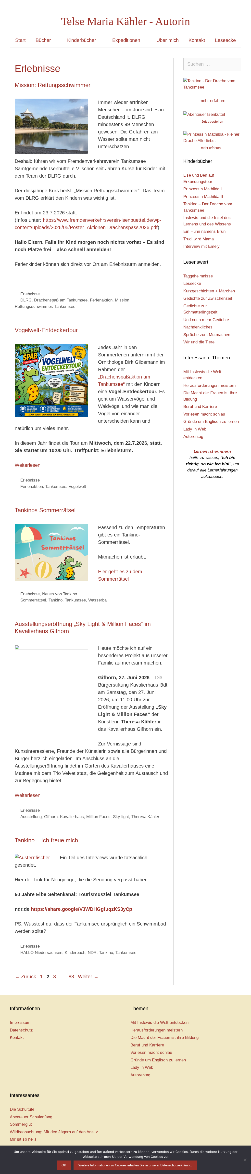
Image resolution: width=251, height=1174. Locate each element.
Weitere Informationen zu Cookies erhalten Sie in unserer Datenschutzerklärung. (135, 1165)
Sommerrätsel (33, 600)
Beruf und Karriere (200, 406)
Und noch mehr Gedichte (206, 319)
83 (71, 976)
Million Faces (98, 816)
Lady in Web (194, 429)
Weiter (88, 976)
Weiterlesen (27, 465)
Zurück (25, 976)
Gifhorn (51, 816)
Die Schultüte (22, 1109)
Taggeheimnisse (198, 276)
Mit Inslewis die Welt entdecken (159, 1022)
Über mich (167, 40)
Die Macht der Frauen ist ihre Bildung (164, 1037)
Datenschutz (21, 1030)
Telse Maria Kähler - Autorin (125, 21)
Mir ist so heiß (23, 1139)
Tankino (56, 600)
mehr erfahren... (212, 148)
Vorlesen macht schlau (204, 414)
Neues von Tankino (59, 594)
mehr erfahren (212, 100)
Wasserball (98, 600)
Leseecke (225, 40)
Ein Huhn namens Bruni (204, 231)
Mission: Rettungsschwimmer (52, 85)
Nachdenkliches (198, 327)
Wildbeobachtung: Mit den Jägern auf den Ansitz (54, 1132)
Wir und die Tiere (198, 342)
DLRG (26, 300)
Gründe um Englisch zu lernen (211, 421)
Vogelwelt (77, 486)
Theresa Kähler (145, 816)
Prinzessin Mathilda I (202, 189)
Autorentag (193, 436)
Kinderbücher (81, 40)
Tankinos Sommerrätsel (45, 510)
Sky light (121, 816)
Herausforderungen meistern (209, 385)
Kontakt (196, 40)
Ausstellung (31, 816)
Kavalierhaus (72, 816)
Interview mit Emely (201, 246)
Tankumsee (64, 306)
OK (64, 1165)
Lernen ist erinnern (212, 451)
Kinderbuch (75, 952)
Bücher (43, 40)
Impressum (20, 1022)
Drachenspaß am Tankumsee (61, 300)
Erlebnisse (30, 294)
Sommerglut (21, 1124)
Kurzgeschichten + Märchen (209, 291)
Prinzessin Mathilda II (203, 196)
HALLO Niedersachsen (41, 952)
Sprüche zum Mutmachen (206, 334)
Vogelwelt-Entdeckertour (46, 330)
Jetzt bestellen (212, 121)
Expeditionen (126, 40)
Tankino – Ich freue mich (46, 840)
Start (20, 40)
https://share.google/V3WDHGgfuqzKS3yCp (81, 909)
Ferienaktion (101, 300)
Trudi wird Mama (198, 239)
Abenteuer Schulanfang (31, 1117)
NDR (92, 952)
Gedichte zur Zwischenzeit (207, 298)
